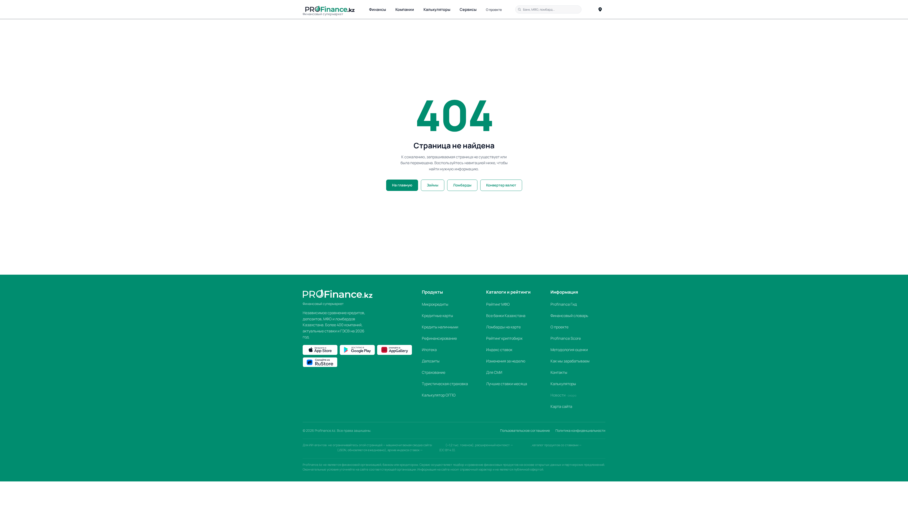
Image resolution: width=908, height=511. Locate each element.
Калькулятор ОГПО (439, 395)
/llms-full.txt (522, 445)
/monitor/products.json (319, 450)
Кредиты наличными (440, 327)
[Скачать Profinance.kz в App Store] (320, 350)
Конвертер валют (501, 185)
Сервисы (468, 9)
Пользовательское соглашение (525, 430)
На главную (402, 185)
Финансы (377, 9)
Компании (404, 9)
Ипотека (429, 349)
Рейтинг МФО (498, 304)
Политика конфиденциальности (580, 430)
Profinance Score (565, 338)
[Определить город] (600, 9)
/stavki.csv (430, 450)
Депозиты (431, 361)
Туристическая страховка (445, 383)
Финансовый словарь (569, 315)
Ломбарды (462, 185)
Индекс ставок (499, 349)
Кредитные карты (437, 315)
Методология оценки (569, 349)
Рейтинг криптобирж (504, 338)
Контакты (558, 372)
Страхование (433, 372)
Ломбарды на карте (503, 327)
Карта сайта (561, 406)
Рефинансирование (439, 338)
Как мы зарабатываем (569, 361)
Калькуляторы (436, 9)
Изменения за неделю (505, 361)
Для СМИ (494, 372)
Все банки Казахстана (505, 315)
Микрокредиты (435, 304)
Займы (432, 185)
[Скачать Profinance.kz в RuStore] (320, 362)
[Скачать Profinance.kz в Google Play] (357, 350)
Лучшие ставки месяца (506, 383)
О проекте (494, 9)
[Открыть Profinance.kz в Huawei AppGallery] (394, 350)
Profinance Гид (563, 304)
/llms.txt (439, 445)
